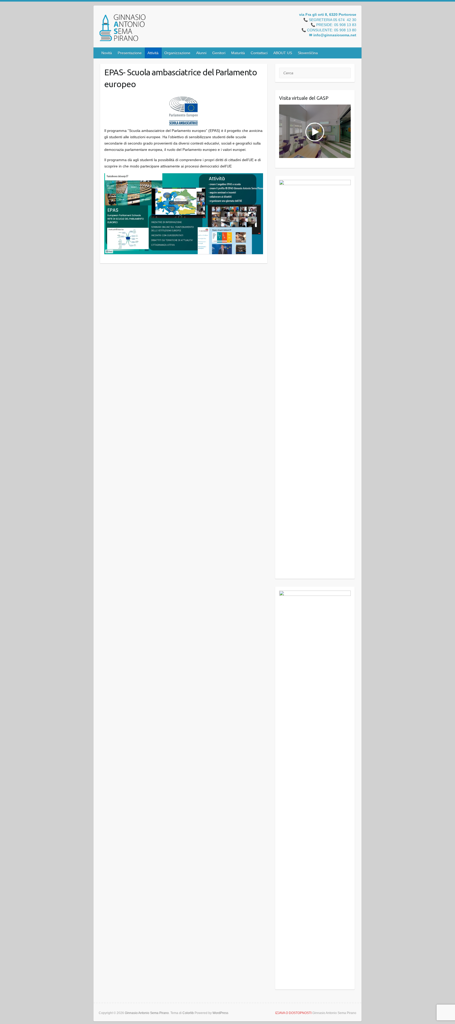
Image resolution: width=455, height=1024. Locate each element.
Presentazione (130, 53)
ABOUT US (282, 53)
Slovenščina (308, 53)
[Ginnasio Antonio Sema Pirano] (122, 28)
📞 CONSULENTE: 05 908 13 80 (328, 30)
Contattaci (259, 53)
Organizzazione (177, 53)
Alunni (201, 53)
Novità (106, 53)
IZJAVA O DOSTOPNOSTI (293, 1013)
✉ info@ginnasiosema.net (332, 35)
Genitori (218, 53)
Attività (153, 53)
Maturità (238, 53)
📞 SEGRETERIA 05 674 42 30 (329, 20)
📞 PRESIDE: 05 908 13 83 (333, 25)
